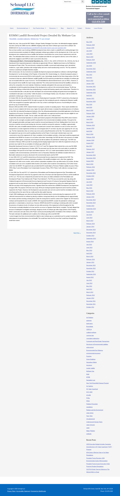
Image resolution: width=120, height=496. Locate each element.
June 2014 (89, 217)
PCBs (88, 398)
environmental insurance (93, 353)
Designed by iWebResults (38, 491)
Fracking (88, 356)
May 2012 (89, 286)
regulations (89, 407)
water (88, 428)
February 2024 (90, 59)
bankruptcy (89, 323)
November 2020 (91, 101)
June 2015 (89, 185)
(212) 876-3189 (98, 21)
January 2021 (90, 98)
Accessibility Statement (23, 491)
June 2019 (89, 119)
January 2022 (90, 83)
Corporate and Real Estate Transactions (97, 341)
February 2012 (90, 295)
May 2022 (89, 74)
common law (90, 335)
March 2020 (89, 110)
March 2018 (89, 134)
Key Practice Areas (38, 28)
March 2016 (89, 164)
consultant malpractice (23, 39)
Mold (87, 374)
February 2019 (90, 125)
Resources (52, 28)
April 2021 (89, 95)
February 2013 (90, 259)
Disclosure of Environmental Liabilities (97, 344)
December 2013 (91, 229)
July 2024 (89, 51)
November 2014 (91, 203)
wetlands (88, 434)
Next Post (77, 233)
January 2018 (90, 140)
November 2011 (90, 304)
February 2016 (90, 167)
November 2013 (91, 232)
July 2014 (89, 214)
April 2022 (89, 77)
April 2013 (89, 253)
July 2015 (89, 182)
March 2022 (89, 80)
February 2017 (90, 149)
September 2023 (91, 62)
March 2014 (89, 220)
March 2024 (89, 57)
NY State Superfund (92, 389)
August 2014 (90, 212)
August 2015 (90, 179)
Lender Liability (90, 368)
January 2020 (90, 116)
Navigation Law (90, 380)
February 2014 (90, 223)
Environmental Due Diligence (94, 350)
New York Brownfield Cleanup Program (97, 383)
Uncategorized (90, 419)
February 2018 (90, 137)
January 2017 (90, 152)
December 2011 (90, 301)
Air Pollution (89, 317)
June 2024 (89, 54)
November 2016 (91, 158)
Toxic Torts (89, 416)
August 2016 (90, 161)
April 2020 (89, 107)
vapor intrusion (90, 425)
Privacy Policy (11, 491)
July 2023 (89, 65)
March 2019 (89, 122)
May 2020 (89, 104)
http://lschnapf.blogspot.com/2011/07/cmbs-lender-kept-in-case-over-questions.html (42, 48)
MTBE (88, 377)
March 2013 (89, 256)
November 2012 (91, 268)
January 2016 (90, 170)
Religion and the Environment (94, 410)
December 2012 (91, 265)
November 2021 (91, 89)
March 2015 (89, 191)
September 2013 (91, 238)
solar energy (89, 413)
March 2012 (89, 292)
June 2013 (89, 247)
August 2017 (90, 143)
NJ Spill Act (89, 386)
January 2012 (90, 298)
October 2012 (90, 271)
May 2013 (89, 250)
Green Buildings (90, 359)
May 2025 (89, 42)
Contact (79, 28)
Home (11, 28)
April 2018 (89, 131)
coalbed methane (91, 332)
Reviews (87, 28)
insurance (89, 365)
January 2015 (90, 197)
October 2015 (90, 176)
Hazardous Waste (91, 362)
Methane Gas (35, 39)
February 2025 (90, 45)
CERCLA (89, 329)
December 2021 (91, 86)
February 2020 (90, 113)
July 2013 (89, 244)
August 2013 (90, 241)
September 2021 (91, 92)
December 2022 (91, 68)
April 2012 (89, 289)
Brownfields (13, 39)
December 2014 (91, 200)
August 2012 (90, 277)
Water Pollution (90, 431)
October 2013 (90, 235)
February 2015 (90, 194)
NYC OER (89, 392)
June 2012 (89, 283)
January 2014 (90, 226)
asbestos (89, 320)
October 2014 (90, 206)
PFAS (88, 401)
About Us (69, 28)
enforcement (90, 347)
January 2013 (90, 262)
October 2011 (90, 307)
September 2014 (91, 209)
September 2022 (91, 71)
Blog (62, 28)
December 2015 (91, 173)
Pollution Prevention (92, 404)
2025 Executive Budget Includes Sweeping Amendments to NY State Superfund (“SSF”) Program (99, 446)
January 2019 (90, 128)
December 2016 (91, 155)
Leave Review (98, 28)
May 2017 (89, 146)
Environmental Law (22, 28)
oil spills (88, 395)
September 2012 (91, 274)
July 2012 (89, 280)
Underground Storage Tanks (94, 422)
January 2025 (90, 48)
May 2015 (89, 188)
